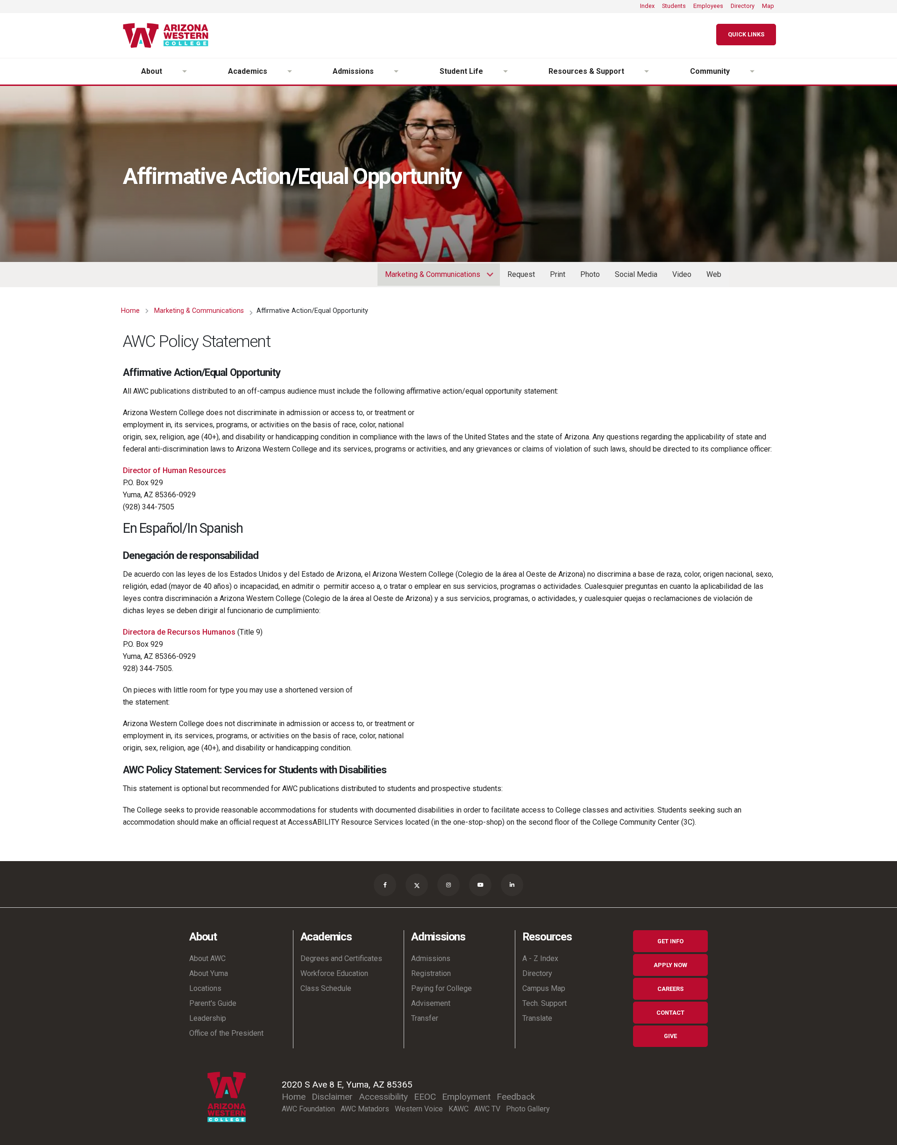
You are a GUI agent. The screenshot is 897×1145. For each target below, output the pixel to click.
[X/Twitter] (417, 885)
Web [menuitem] (713, 274)
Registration (431, 973)
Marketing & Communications (199, 311)
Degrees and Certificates (341, 958)
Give (670, 1035)
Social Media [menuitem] (636, 274)
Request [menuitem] (521, 274)
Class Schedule (325, 988)
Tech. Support (544, 1003)
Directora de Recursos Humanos (179, 632)
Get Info (670, 941)
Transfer (424, 1018)
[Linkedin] (512, 885)
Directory (743, 5)
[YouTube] (480, 885)
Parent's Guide (212, 1003)
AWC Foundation (308, 1108)
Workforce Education (334, 973)
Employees (708, 5)
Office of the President (226, 1033)
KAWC (458, 1108)
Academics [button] (247, 71)
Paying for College (441, 988)
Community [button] (710, 71)
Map (768, 5)
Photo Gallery (528, 1108)
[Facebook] (385, 885)
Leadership (207, 1018)
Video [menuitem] (681, 274)
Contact (670, 1012)
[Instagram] (448, 885)
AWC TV (487, 1108)
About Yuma (208, 973)
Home (130, 311)
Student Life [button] (461, 71)
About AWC (207, 958)
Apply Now (670, 964)
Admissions (430, 958)
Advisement (430, 1003)
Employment (466, 1096)
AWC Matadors (365, 1108)
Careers (670, 988)
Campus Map (543, 988)
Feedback (516, 1096)
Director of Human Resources (174, 470)
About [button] (151, 71)
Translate (537, 1018)
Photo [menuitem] (590, 274)
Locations (205, 988)
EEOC (425, 1096)
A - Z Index (540, 958)
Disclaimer (332, 1096)
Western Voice (419, 1108)
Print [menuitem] (557, 274)
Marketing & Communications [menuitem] (428, 278)
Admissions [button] (353, 71)
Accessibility (383, 1096)
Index (647, 5)
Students (674, 5)
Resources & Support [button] (586, 71)
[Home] (169, 35)
